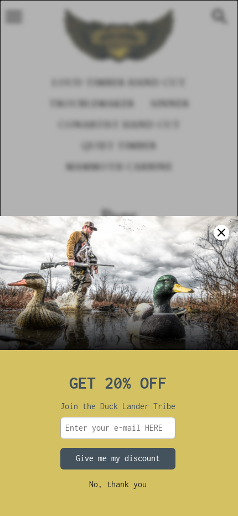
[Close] (221, 232)
